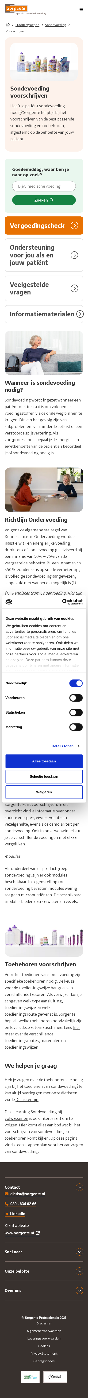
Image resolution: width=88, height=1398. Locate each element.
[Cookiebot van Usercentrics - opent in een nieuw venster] (63, 602)
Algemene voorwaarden (44, 1331)
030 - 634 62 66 (23, 1203)
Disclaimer (44, 1323)
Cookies (44, 1346)
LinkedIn (15, 1214)
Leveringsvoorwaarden (44, 1338)
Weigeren (44, 792)
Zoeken (41, 200)
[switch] (76, 698)
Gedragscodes (44, 1361)
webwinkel (64, 830)
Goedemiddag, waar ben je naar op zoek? (40, 172)
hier (76, 1027)
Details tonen (62, 746)
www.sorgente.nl (19, 1233)
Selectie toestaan (44, 776)
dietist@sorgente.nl (27, 1193)
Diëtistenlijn (26, 1099)
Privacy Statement (44, 1354)
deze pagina (66, 1138)
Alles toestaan (44, 761)
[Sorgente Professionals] (25, 9)
